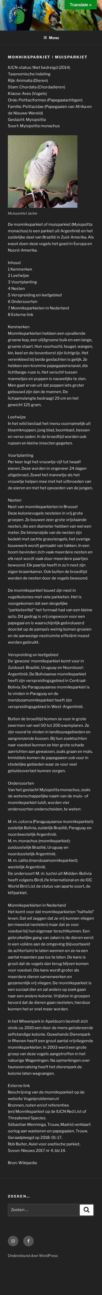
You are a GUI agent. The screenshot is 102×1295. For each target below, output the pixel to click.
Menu (54, 37)
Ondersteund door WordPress (33, 1255)
